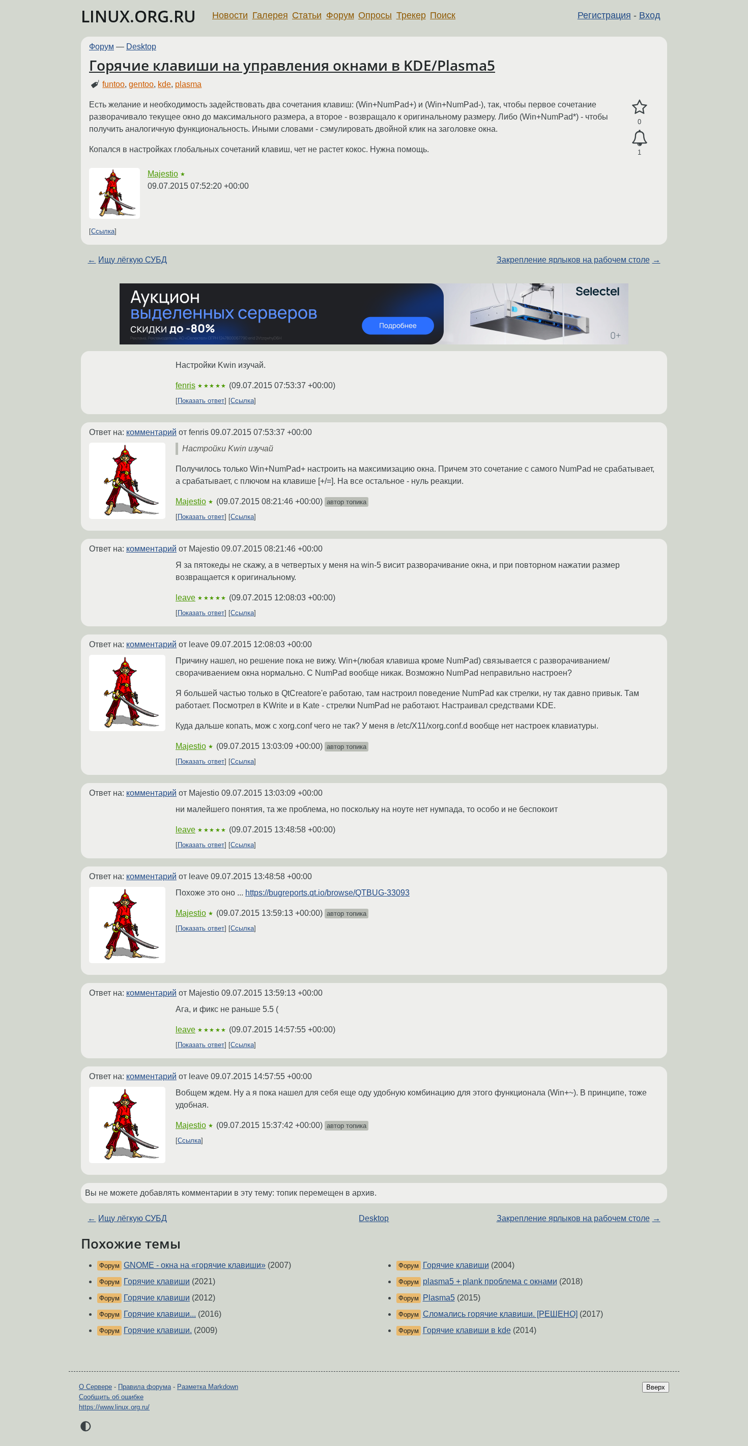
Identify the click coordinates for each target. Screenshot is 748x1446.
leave (185, 597)
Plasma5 (439, 1297)
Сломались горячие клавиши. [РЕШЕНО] (500, 1314)
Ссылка (102, 231)
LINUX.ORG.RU (138, 16)
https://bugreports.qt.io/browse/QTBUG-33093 (327, 892)
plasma (188, 84)
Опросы (375, 15)
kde (164, 84)
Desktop (141, 46)
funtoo (113, 84)
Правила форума (144, 1387)
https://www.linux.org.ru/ (114, 1407)
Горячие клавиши (157, 1281)
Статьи (307, 15)
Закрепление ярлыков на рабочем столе (573, 259)
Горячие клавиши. (158, 1330)
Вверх (655, 1387)
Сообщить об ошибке (111, 1397)
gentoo (141, 84)
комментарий (151, 432)
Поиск (442, 15)
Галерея (270, 15)
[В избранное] (639, 107)
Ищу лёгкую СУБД (132, 259)
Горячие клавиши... (160, 1314)
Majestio (163, 173)
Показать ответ (201, 400)
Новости (230, 15)
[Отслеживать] (639, 138)
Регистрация (604, 15)
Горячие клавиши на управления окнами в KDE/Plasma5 (292, 65)
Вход (649, 15)
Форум (340, 15)
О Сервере (95, 1387)
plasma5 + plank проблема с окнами (490, 1281)
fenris (185, 385)
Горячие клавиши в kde (467, 1330)
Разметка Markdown (207, 1387)
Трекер (411, 15)
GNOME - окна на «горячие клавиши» (195, 1265)
